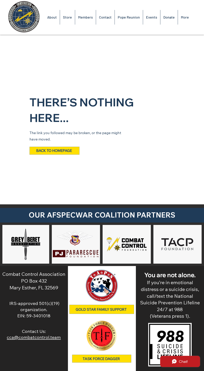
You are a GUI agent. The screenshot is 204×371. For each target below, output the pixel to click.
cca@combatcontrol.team (34, 337)
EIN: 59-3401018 (33, 316)
